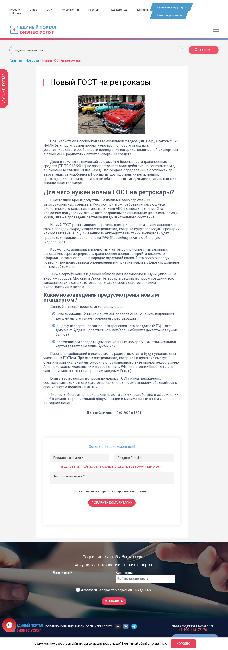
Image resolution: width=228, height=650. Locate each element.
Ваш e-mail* (62, 573)
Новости (14, 9)
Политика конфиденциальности (69, 626)
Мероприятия (70, 9)
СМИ (49, 9)
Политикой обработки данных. (144, 643)
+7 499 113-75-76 (192, 630)
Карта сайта (103, 626)
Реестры (93, 9)
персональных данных (132, 491)
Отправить (114, 601)
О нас (33, 9)
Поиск (205, 50)
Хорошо (183, 644)
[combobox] (145, 579)
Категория (124, 573)
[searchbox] (135, 578)
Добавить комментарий (111, 502)
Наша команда (118, 9)
